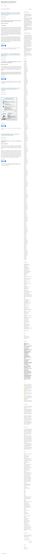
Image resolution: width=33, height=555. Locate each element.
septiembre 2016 (26, 174)
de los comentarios (27, 337)
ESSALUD (25, 353)
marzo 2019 (25, 145)
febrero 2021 (25, 123)
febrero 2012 (25, 226)
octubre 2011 (25, 230)
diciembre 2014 (26, 194)
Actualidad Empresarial (27, 485)
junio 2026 (25, 62)
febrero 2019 (25, 146)
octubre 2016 (25, 173)
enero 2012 (25, 227)
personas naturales (26, 368)
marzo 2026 (25, 65)
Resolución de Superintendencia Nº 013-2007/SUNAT (27, 375)
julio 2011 (25, 233)
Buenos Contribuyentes (27, 268)
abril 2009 (25, 259)
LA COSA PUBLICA (26, 525)
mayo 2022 (25, 109)
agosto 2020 (25, 129)
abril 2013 (25, 213)
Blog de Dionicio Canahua (27, 520)
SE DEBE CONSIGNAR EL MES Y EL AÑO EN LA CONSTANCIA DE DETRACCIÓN (10, 135)
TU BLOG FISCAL (26, 519)
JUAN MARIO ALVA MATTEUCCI (13, 48)
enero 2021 (25, 124)
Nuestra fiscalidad (26, 456)
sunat (30, 378)
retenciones (27, 377)
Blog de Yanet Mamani (26, 466)
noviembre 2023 (26, 92)
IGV (25, 358)
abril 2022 (25, 110)
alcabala (27, 343)
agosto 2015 (25, 186)
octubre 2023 (25, 93)
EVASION (27, 353)
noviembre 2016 (26, 172)
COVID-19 (25, 274)
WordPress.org (26, 338)
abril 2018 (25, 156)
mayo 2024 (25, 86)
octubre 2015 (25, 184)
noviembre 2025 (26, 69)
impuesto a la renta (27, 359)
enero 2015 (25, 193)
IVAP (24, 298)
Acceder (25, 335)
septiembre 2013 (26, 208)
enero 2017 (25, 170)
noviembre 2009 (26, 252)
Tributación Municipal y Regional (28, 327)
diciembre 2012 (26, 217)
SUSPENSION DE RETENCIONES (27, 317)
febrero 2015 (25, 192)
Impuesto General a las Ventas (28, 294)
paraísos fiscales (27, 366)
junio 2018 (25, 154)
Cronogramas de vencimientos (27, 276)
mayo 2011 (25, 235)
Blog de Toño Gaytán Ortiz (27, 476)
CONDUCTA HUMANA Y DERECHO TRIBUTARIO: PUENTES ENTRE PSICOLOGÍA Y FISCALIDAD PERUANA (28, 21)
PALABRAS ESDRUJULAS (27, 504)
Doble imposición (27, 350)
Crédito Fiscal (25, 275)
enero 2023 (25, 101)
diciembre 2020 (26, 125)
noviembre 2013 (26, 206)
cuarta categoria (27, 346)
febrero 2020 (25, 135)
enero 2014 (25, 204)
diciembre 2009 (26, 251)
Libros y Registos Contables (27, 301)
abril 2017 (25, 167)
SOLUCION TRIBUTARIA (26, 455)
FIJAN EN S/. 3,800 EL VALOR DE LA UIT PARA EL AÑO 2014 (28, 393)
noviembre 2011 (26, 229)
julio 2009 (25, 256)
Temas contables (26, 318)
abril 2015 (25, 190)
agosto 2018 (25, 152)
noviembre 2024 (26, 80)
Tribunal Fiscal (25, 487)
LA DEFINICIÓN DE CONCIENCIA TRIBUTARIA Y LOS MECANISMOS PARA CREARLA (28, 416)
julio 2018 (25, 153)
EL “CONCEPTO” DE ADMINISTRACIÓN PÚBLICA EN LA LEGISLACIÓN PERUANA (28, 419)
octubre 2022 (25, 104)
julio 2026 (25, 61)
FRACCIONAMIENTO (27, 357)
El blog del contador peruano (27, 459)
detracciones (26, 348)
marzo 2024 (25, 88)
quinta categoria (27, 371)
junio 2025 (25, 74)
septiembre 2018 (26, 151)
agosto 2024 (25, 83)
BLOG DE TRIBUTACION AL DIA (27, 506)
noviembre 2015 (26, 183)
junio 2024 (25, 85)
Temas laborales (26, 320)
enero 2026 (25, 67)
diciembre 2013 (26, 205)
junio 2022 (25, 108)
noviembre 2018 (26, 149)
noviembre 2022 (26, 103)
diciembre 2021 (26, 114)
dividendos (25, 350)
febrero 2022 (25, 112)
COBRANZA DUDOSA (26, 345)
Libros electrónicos (26, 300)
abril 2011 (25, 236)
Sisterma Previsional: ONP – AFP (28, 315)
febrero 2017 (25, 169)
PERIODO (13, 164)
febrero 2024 (25, 89)
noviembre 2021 (26, 115)
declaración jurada (26, 347)
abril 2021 (25, 121)
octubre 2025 (25, 70)
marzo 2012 (25, 225)
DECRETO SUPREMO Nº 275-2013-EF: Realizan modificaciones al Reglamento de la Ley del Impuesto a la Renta (10, 13)
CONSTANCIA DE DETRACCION (7, 164)
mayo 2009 (25, 258)
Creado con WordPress (3, 553)
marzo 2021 (25, 122)
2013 (25, 343)
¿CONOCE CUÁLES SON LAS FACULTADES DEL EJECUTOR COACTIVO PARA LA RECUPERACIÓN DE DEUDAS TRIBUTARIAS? (28, 397)
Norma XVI (29, 365)
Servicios (25, 314)
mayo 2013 (25, 212)
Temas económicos (26, 319)
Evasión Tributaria (26, 354)
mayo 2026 (25, 63)
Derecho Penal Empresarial (27, 497)
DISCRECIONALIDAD (28, 349)
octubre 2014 (25, 196)
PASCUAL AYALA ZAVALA (27, 465)
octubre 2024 (25, 81)
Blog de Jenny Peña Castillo (27, 475)
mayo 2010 (25, 246)
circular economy (26, 269)
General (9, 128)
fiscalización (27, 356)
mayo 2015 (25, 189)
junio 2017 (25, 165)
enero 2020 (25, 136)
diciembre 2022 (26, 102)
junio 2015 (25, 188)
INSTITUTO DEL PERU (26, 503)
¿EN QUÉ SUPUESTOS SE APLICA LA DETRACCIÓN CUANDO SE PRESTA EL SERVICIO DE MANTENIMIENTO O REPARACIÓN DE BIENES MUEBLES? (28, 437)
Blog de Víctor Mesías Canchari (27, 527)
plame (30, 368)
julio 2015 (25, 187)
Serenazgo (27, 378)
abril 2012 (25, 224)
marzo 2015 (25, 191)
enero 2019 (25, 147)
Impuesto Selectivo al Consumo (28, 295)
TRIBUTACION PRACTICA (27, 505)
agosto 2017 (25, 163)
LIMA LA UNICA (25, 523)
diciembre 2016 (26, 171)
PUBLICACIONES (26, 312)
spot (14, 164)
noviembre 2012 (26, 218)
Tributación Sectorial (26, 328)
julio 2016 (25, 176)
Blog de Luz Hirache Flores (27, 479)
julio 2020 (25, 130)
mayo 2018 (25, 155)
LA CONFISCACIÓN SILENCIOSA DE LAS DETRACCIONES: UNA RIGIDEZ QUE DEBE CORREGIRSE (28, 19)
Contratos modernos (26, 272)
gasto (31, 357)
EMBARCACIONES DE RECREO (27, 352)
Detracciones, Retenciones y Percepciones (13, 163)
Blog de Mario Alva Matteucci (8, 2)
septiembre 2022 (26, 105)
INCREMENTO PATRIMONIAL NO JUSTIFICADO (28, 363)
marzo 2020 (25, 134)
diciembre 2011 (26, 228)
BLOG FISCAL (25, 517)
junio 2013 (25, 211)
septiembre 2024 (26, 82)
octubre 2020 (25, 127)
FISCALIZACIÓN (25, 287)
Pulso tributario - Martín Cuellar (28, 458)
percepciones (26, 367)
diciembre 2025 (26, 68)
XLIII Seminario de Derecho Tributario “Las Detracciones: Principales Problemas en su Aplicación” (10, 89)
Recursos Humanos (26, 313)
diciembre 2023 (26, 91)
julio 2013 (25, 210)
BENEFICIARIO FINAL (26, 267)
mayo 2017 (25, 166)
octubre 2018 (25, 150)
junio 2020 (25, 131)
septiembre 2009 (26, 254)
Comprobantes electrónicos (27, 271)
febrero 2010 (25, 249)
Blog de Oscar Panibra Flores (27, 526)
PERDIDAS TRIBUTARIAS (27, 367)
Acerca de (5, 5)
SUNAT (25, 486)
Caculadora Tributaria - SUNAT (27, 496)
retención (25, 378)
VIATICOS (25, 379)
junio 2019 (25, 142)
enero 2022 (25, 113)
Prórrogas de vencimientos (27, 311)
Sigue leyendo (3, 43)
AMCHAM (25, 500)
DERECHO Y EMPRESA (26, 521)
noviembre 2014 (26, 195)
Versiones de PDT (26, 330)
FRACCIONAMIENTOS (26, 288)
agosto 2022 (25, 106)
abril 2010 (25, 247)
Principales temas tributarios (27, 480)
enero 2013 (25, 216)
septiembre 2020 (26, 128)
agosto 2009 (25, 255)
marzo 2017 (25, 168)
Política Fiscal (25, 307)
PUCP (24, 494)
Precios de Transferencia (27, 308)
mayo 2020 (25, 132)
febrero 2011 (25, 238)
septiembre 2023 (26, 94)
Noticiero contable (26, 457)
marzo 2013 (25, 214)
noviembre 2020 (26, 126)
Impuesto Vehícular (28, 362)
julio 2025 (25, 73)
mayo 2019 (25, 143)
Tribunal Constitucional (27, 488)
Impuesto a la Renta (10, 47)
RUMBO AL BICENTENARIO (27, 524)
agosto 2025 (25, 72)
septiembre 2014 (26, 197)
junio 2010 (25, 245)
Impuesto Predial (26, 360)
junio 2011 (25, 234)
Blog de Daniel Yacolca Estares (27, 478)
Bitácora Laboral (26, 483)
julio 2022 (25, 107)
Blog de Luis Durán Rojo (27, 474)
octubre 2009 (25, 253)
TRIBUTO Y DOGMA (26, 522)
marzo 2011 (25, 237)
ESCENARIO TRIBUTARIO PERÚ (27, 464)
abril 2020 (25, 133)
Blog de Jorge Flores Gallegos (27, 477)
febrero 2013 (25, 215)
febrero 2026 (25, 66)
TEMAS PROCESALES (26, 321)
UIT (24, 329)
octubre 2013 (25, 207)
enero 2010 (25, 250)
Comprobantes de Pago (27, 270)
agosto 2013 (25, 209)
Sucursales (25, 316)
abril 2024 (25, 87)
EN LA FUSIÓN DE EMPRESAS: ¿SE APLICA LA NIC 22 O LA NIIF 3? (28, 391)
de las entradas (26, 336)
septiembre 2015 (26, 185)
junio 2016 (25, 177)
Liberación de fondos (26, 299)
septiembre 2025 (26, 71)
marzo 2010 (25, 248)
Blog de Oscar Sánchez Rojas (27, 473)
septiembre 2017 (26, 162)
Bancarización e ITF (26, 266)
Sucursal (7, 82)
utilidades (10, 82)
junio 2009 (25, 257)
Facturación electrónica (27, 286)
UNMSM (25, 495)
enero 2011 (25, 239)
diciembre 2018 (26, 148)
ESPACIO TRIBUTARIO (26, 518)
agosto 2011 (25, 232)
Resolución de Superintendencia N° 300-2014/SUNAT (28, 373)
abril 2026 (25, 64)
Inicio (1, 5)
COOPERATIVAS (26, 273)
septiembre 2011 (26, 231)
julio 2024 (25, 84)
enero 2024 (25, 90)
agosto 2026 (25, 60)
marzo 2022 (25, 111)
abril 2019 (25, 144)
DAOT (24, 277)
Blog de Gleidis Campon (27, 528)
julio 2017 (25, 164)
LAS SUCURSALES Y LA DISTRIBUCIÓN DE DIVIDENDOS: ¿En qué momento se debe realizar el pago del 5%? (10, 54)
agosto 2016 (25, 175)
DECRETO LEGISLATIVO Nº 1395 (27, 278)
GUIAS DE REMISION (26, 290)
